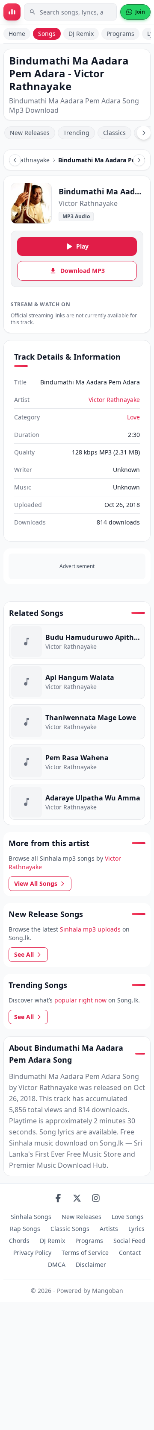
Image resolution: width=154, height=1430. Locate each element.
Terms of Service (85, 1252)
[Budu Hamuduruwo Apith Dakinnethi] (77, 641)
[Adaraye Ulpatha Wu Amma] (77, 802)
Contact (130, 1252)
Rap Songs (25, 1229)
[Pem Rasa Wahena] (77, 762)
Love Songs (128, 1217)
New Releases (30, 133)
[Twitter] (77, 1198)
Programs (120, 33)
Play (82, 246)
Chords (19, 1241)
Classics (114, 133)
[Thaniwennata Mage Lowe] (77, 722)
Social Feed (129, 1241)
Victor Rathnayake (114, 400)
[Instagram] (96, 1198)
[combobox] (70, 12)
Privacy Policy (32, 1252)
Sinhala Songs (31, 1217)
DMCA (56, 1264)
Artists (109, 1229)
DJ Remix (81, 33)
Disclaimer (91, 1264)
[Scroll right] (144, 133)
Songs (47, 33)
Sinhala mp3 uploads (90, 929)
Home (17, 33)
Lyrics (136, 1229)
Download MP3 (82, 271)
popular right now (80, 1000)
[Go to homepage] (12, 12)
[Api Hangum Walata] (77, 682)
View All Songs (35, 883)
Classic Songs (69, 1229)
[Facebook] (58, 1198)
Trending (76, 133)
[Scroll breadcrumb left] (15, 160)
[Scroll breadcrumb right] (139, 160)
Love (133, 417)
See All (24, 954)
